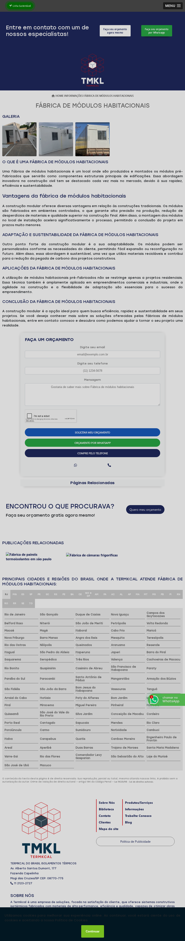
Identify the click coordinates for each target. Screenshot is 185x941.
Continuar (92, 931)
